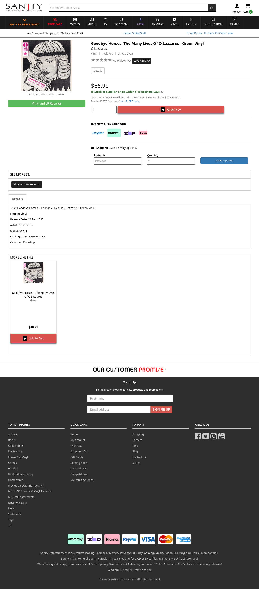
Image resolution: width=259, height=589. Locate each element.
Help (135, 445)
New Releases (79, 468)
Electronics (15, 451)
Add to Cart (35, 338)
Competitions (78, 474)
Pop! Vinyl (122, 24)
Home (74, 434)
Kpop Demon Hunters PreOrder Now (210, 33)
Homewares (15, 480)
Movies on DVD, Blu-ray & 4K (26, 485)
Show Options (224, 160)
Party (11, 508)
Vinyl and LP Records (26, 184)
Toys (11, 520)
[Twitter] (206, 438)
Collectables (16, 445)
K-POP (140, 24)
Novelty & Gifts (17, 502)
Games (234, 24)
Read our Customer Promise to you (130, 570)
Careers (137, 440)
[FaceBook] (198, 438)
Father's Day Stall (135, 33)
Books (12, 440)
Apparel (13, 434)
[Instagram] (214, 438)
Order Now (173, 109)
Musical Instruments (21, 497)
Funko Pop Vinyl (18, 457)
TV (105, 24)
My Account (77, 440)
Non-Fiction (213, 24)
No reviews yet (122, 60)
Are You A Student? (82, 480)
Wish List (76, 445)
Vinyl (174, 24)
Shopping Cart (79, 451)
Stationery (14, 514)
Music (92, 24)
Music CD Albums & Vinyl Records (29, 491)
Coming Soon (78, 463)
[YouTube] (222, 438)
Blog (135, 451)
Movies (75, 24)
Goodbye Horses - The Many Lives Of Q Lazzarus (33, 294)
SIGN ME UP (161, 409)
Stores (136, 463)
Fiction (191, 24)
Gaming (157, 24)
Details (97, 70)
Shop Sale (54, 24)
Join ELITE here (130, 101)
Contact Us (139, 457)
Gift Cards (76, 457)
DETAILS (17, 199)
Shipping (138, 434)
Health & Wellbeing (20, 474)
